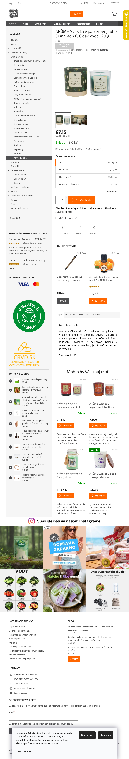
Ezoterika (16, 153)
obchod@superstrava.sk (24, 672)
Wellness (13, 191)
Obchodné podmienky (18, 629)
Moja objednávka (16, 637)
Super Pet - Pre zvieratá (20, 195)
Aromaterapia (15, 56)
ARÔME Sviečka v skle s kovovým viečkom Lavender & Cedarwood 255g (101, 475)
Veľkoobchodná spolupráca (21, 657)
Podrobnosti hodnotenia (95, 50)
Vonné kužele (18, 65)
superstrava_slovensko (23, 686)
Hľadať (75, 14)
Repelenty (17, 149)
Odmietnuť (86, 735)
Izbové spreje (18, 69)
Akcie (11, 44)
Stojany (16, 183)
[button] (70, 431)
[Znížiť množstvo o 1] (65, 202)
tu (55, 743)
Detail (61, 301)
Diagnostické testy (18, 208)
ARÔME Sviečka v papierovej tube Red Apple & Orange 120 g (68, 405)
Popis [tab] (58, 314)
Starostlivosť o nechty (23, 115)
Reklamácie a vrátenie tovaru (21, 633)
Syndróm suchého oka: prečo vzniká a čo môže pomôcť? (89, 647)
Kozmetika (14, 166)
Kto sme (12, 641)
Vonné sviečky (19, 157)
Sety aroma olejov (21, 94)
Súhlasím (104, 735)
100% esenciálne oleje (23, 73)
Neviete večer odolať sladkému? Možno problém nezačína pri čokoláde (89, 627)
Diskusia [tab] (95, 314)
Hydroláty (17, 111)
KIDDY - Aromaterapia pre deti (26, 99)
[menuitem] (11, 23)
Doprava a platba (57, 3)
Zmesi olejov (18, 86)
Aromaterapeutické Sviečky (25, 136)
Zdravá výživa (15, 48)
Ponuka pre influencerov (19, 645)
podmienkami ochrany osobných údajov (53, 722)
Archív (73, 657)
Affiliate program (16, 653)
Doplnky (16, 145)
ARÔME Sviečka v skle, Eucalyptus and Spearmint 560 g (68, 475)
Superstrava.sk (19, 682)
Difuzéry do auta (20, 103)
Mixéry (12, 204)
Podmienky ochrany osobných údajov (25, 649)
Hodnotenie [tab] (82, 314)
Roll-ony (16, 107)
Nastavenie (23, 751)
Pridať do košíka (82, 200)
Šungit (12, 200)
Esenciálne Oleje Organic (24, 77)
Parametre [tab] (69, 314)
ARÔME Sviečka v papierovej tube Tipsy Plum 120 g (100, 405)
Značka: (64, 53)
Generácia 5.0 (18, 179)
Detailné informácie (63, 218)
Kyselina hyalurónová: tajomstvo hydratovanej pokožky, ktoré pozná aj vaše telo (88, 637)
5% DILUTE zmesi (20, 90)
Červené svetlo (16, 170)
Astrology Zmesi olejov (23, 82)
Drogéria (13, 162)
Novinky (13, 39)
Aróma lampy (18, 120)
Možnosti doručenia (94, 149)
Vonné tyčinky (18, 141)
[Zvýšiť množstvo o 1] (65, 198)
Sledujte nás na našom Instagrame (67, 520)
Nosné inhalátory (20, 128)
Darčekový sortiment (19, 187)
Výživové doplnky (17, 52)
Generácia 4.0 (18, 174)
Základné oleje (19, 132)
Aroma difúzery (19, 124)
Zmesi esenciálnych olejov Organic (28, 61)
